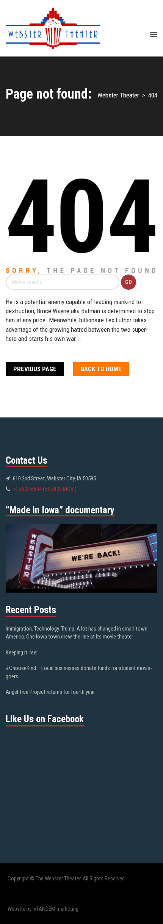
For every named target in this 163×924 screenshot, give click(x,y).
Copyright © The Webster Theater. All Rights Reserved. (67, 878)
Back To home (101, 369)
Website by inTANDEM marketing (43, 908)
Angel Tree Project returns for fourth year (50, 692)
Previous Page (34, 369)
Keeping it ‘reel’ (22, 652)
